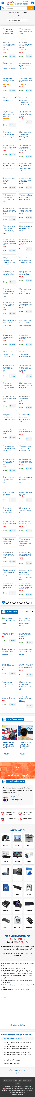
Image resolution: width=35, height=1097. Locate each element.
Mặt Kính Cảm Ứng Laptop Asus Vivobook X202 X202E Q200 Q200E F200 (25, 587)
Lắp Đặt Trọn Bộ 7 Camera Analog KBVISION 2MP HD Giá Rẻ (25, 698)
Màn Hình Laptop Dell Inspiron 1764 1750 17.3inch (8, 697)
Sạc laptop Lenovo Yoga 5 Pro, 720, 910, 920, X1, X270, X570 (9, 180)
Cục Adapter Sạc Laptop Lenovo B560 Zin (8, 493)
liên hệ (29, 1090)
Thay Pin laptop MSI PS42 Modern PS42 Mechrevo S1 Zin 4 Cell (9, 46)
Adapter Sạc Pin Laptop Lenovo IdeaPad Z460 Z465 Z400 (25, 431)
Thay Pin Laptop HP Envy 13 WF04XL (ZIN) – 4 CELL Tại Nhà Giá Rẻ (9, 114)
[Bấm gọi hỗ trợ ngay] (4, 1090)
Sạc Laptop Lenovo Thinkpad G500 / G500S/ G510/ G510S (25, 337)
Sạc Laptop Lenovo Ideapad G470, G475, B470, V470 (25, 400)
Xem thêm (29, 612)
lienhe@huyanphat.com (13, 985)
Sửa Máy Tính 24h (25, 989)
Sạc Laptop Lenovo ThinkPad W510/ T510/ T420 (8, 368)
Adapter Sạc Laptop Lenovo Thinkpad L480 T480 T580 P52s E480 (25, 114)
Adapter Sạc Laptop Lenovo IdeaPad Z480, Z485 (9, 430)
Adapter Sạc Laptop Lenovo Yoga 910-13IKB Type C (9, 148)
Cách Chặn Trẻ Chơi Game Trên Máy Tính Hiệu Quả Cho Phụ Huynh (25, 745)
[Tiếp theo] (31, 602)
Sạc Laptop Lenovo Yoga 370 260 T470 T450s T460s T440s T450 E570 (25, 180)
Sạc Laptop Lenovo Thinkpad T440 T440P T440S (8, 337)
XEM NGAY (17, 768)
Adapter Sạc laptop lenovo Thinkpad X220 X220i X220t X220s (9, 211)
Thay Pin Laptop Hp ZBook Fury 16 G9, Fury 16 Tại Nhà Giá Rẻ (25, 80)
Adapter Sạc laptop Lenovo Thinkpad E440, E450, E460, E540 (9, 243)
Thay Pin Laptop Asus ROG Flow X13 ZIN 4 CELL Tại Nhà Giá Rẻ (25, 46)
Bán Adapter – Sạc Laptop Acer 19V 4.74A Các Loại (8, 634)
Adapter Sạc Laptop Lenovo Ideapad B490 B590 (9, 399)
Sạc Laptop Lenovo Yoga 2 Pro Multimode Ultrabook (25, 305)
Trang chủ (11, 12)
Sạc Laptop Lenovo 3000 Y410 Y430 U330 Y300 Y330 (25, 462)
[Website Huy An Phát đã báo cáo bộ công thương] (17, 1072)
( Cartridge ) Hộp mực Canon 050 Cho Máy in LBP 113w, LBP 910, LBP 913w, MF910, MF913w (26, 667)
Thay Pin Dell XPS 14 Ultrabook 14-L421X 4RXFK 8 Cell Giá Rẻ (9, 80)
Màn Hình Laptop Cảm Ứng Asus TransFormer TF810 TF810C (25, 555)
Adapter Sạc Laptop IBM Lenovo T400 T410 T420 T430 (8, 306)
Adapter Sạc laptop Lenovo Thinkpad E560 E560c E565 (25, 210)
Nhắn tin (13, 56)
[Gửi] (30, 8)
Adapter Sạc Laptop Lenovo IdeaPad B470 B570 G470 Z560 (9, 274)
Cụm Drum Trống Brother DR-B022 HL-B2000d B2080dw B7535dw (26, 635)
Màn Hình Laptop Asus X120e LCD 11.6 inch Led (9, 554)
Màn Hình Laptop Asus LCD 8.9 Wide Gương (25, 524)
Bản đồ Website (27, 1086)
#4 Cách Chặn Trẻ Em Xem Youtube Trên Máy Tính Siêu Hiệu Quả (8, 745)
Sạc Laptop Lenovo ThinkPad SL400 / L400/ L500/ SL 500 (25, 368)
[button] (2, 3)
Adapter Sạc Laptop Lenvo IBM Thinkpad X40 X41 (25, 273)
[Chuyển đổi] (2, 1038)
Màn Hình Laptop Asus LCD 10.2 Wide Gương (9, 586)
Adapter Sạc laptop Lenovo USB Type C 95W (25, 493)
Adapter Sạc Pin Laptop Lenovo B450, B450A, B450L (8, 463)
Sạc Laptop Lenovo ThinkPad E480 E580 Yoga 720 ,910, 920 (25, 149)
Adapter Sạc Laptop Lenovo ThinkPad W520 (9, 524)
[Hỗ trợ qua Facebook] (4, 1072)
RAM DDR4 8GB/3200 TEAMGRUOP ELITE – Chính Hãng (8, 666)
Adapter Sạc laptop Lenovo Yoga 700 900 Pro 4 (25, 242)
